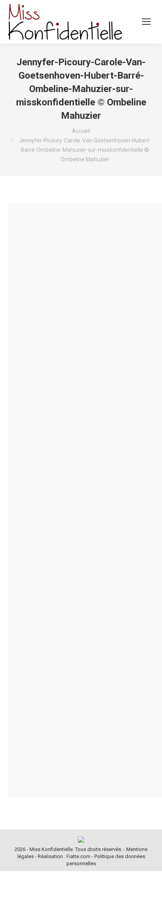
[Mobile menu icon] (146, 21)
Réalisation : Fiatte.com (64, 856)
